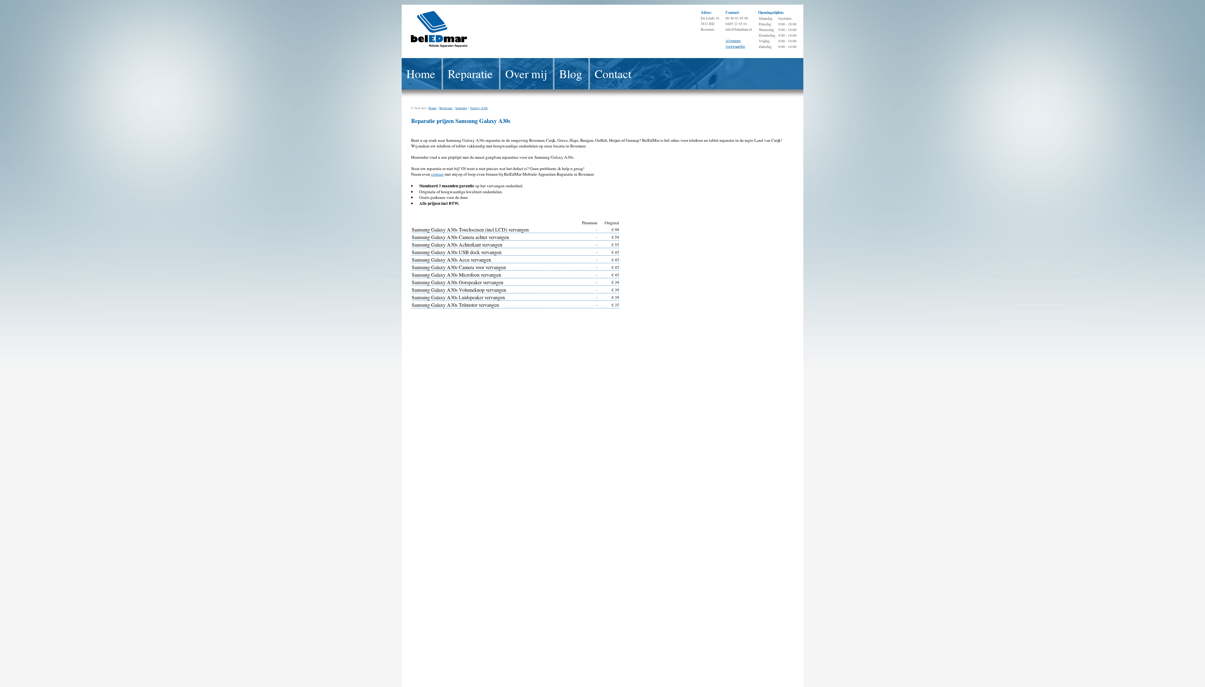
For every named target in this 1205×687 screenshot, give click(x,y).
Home (420, 73)
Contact (613, 73)
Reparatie (470, 73)
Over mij (526, 73)
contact (437, 174)
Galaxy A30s (479, 108)
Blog (570, 73)
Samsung (461, 108)
